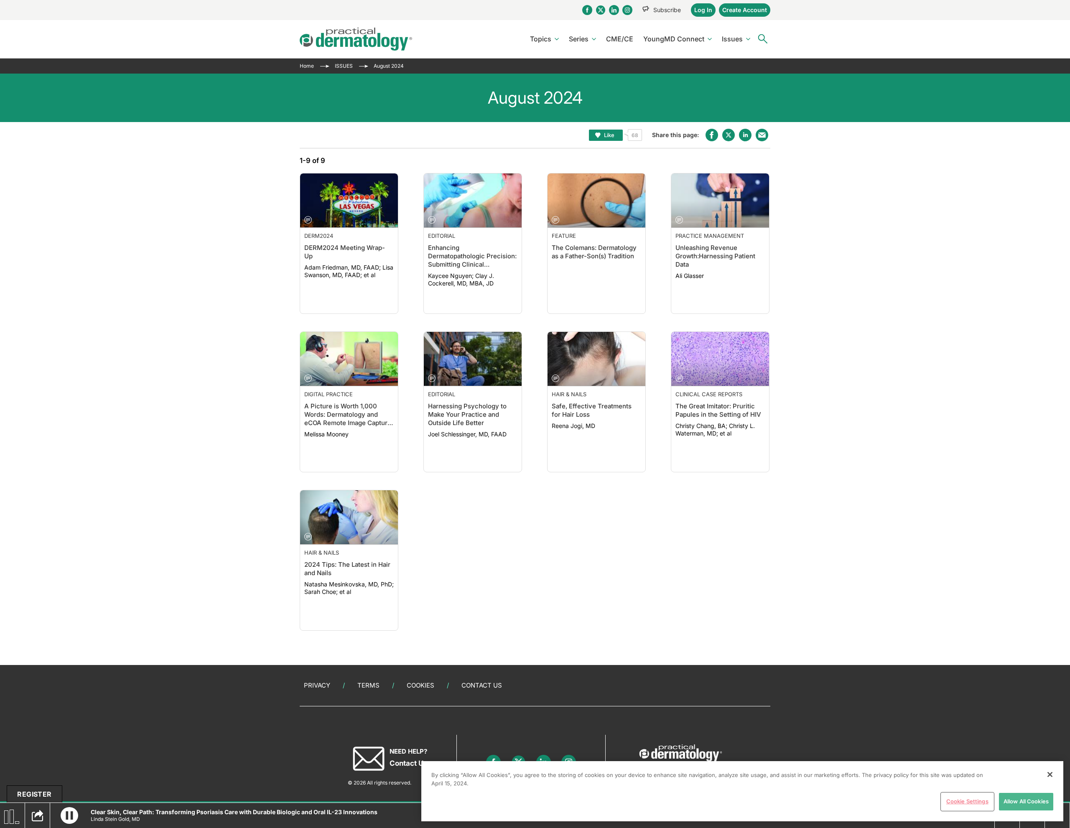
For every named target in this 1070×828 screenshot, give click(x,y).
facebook (712, 135)
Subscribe (667, 9)
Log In (703, 9)
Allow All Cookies (1026, 801)
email (762, 135)
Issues (732, 39)
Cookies (420, 685)
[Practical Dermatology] (356, 39)
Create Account (744, 9)
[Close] (1050, 774)
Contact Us (481, 685)
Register (34, 794)
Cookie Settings (967, 801)
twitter (728, 135)
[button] (69, 815)
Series (578, 39)
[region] (742, 791)
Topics (540, 39)
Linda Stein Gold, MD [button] (115, 819)
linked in (745, 135)
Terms (368, 685)
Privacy (317, 685)
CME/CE (619, 39)
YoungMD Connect (673, 39)
